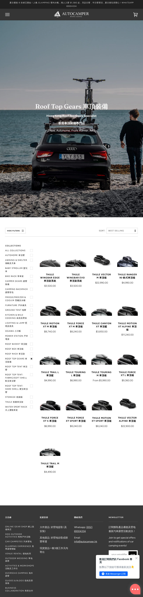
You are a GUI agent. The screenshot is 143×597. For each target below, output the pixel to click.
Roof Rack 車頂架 (15, 354)
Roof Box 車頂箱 (14, 349)
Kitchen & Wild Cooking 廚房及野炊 (16, 316)
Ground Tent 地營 (15, 310)
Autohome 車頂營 (15, 255)
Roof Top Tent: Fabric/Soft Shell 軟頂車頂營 (16, 377)
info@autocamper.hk (85, 541)
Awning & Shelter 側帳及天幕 (16, 261)
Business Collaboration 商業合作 (19, 589)
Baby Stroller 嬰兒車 (16, 269)
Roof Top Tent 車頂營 (16, 368)
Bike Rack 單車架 (14, 276)
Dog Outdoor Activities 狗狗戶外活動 (18, 535)
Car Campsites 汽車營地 (18, 541)
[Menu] (7, 14)
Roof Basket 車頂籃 (16, 344)
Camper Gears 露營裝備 (16, 282)
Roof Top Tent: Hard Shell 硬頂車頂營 (16, 389)
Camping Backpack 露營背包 (16, 291)
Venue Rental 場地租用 (18, 553)
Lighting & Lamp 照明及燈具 (16, 324)
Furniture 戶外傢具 (16, 305)
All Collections (15, 250)
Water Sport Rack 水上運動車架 (16, 408)
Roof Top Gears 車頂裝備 (16, 360)
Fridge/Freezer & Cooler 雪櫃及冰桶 (15, 299)
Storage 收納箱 (14, 397)
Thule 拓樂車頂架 (14, 402)
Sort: (102, 230)
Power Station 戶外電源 (16, 337)
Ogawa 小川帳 (13, 331)
